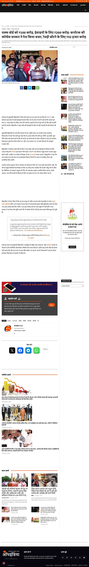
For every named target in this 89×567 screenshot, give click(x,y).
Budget (9, 320)
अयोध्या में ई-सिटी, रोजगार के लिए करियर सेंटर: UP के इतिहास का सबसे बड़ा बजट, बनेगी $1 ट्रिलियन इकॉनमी (29, 424)
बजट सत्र (29, 320)
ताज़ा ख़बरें (64, 75)
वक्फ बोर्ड (34, 320)
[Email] (33, 88)
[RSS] (80, 1)
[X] (82, 1)
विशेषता (32, 495)
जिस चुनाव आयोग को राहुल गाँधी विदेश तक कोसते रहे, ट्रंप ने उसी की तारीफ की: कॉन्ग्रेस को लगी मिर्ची (44, 491)
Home (3, 26)
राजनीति (7, 26)
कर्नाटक (48, 245)
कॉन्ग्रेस (24, 320)
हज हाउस (32, 154)
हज (38, 320)
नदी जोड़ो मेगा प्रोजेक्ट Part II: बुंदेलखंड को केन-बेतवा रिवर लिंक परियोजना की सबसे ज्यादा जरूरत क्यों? (75, 157)
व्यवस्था (13, 152)
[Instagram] (78, 1)
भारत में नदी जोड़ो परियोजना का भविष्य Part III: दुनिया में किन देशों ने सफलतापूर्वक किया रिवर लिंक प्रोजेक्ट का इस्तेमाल (76, 138)
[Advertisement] (33, 533)
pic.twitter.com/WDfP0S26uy (34, 230)
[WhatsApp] (84, 1)
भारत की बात (4, 485)
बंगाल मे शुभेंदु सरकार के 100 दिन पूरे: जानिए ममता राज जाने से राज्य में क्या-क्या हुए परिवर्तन (19, 509)
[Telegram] (29, 88)
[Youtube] (86, 1)
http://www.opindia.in (19, 328)
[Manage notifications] (3, 563)
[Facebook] (76, 1)
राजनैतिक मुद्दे (34, 485)
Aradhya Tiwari (5, 497)
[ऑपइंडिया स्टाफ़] (8, 329)
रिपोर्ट (8, 29)
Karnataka (14, 320)
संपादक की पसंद (15, 29)
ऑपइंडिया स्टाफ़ (53, 47)
